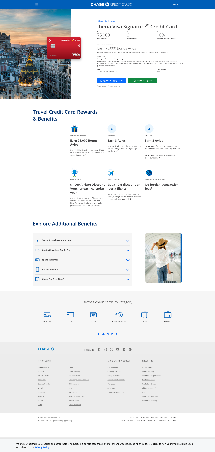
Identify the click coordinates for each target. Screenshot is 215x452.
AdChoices (172, 420)
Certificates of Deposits (116, 380)
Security (130, 420)
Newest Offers (43, 375)
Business (168, 321)
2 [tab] (107, 334)
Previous (98, 334)
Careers (173, 417)
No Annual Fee (74, 375)
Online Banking (147, 367)
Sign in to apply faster (114, 81)
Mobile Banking (148, 371)
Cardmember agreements (151, 375)
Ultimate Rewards (149, 388)
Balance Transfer (119, 321)
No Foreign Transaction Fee (79, 380)
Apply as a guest (146, 81)
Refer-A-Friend (74, 400)
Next (116, 334)
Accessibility (152, 420)
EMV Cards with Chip (76, 396)
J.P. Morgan (144, 417)
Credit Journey (113, 367)
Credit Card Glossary (149, 384)
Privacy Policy (42, 447)
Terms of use (140, 420)
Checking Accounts (114, 371)
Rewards (41, 396)
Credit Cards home (107, 21)
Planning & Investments (116, 392)
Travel (145, 321)
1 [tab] (103, 334)
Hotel (40, 405)
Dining (71, 367)
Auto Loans (112, 388)
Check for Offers (75, 405)
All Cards (70, 321)
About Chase (133, 417)
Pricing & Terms (114, 86)
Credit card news (148, 380)
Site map (162, 420)
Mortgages (111, 384)
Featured (47, 321)
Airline (40, 400)
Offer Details (102, 86)
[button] (211, 446)
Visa (70, 388)
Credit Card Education (150, 396)
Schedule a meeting (149, 400)
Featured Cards (43, 367)
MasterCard (73, 392)
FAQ (143, 392)
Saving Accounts (114, 375)
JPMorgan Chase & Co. (159, 417)
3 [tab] (112, 334)
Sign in (177, 4)
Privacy (122, 420)
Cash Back (93, 321)
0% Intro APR (74, 384)
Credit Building (74, 371)
